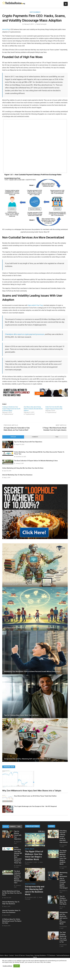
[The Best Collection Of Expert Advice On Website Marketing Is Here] (7, 464)
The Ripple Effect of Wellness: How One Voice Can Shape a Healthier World (29, 628)
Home (2, 955)
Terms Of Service (20, 955)
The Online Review (19, 959)
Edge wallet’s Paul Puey (35, 305)
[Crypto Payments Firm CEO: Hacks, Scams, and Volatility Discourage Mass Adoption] (35, 173)
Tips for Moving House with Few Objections (28, 442)
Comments (35, 436)
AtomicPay (5, 29)
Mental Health (29, 849)
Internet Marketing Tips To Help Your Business (17, 475)
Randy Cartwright (41, 24)
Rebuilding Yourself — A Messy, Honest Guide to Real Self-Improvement (30, 584)
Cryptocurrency (35, 12)
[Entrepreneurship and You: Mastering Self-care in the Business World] (35, 874)
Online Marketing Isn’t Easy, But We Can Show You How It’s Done (22, 468)
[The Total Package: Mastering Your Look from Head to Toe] (53, 939)
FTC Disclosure (51, 955)
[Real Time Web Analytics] (3, 967)
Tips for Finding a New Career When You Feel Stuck (21, 715)
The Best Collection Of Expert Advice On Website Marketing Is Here (36, 460)
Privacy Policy (30, 955)
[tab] (13, 437)
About (6, 955)
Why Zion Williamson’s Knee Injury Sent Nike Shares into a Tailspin (31, 790)
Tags (56, 436)
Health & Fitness (30, 884)
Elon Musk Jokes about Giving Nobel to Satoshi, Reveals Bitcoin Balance (33, 408)
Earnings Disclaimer (40, 955)
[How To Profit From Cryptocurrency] (35, 396)
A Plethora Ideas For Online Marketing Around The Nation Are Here (11, 921)
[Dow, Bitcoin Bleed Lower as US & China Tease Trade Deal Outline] (7, 802)
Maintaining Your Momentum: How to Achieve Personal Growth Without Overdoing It (32, 671)
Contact (11, 955)
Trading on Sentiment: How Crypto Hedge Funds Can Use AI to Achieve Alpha (11, 408)
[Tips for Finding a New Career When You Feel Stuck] (53, 903)
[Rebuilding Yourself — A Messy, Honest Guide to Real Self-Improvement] (53, 837)
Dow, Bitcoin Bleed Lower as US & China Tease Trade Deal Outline (35, 796)
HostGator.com (37, 961)
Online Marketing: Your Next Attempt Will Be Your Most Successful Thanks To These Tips (18, 855)
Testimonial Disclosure (62, 955)
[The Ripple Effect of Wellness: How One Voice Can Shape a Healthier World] (35, 839)
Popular (13, 436)
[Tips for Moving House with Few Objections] (7, 448)
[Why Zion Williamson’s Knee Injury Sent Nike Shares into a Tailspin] (18, 779)
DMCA (35, 957)
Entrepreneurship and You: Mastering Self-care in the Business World (27, 759)
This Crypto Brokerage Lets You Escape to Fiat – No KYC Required (35, 806)
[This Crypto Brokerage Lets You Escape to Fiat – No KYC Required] (7, 812)
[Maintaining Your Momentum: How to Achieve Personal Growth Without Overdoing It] (53, 879)
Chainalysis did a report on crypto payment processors (24, 334)
